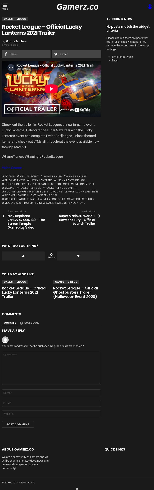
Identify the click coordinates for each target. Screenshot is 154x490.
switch (74, 199)
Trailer (89, 199)
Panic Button (51, 184)
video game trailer (19, 203)
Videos (21, 282)
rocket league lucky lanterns (75, 191)
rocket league (30, 188)
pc (67, 184)
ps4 (75, 184)
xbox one (78, 203)
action (10, 176)
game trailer (52, 176)
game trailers (76, 176)
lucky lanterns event (21, 184)
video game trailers (52, 203)
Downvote (78, 256)
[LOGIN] (150, 6)
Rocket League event (60, 188)
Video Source (12, 168)
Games (8, 282)
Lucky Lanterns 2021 (71, 180)
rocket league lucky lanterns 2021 (31, 195)
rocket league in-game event (27, 191)
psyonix (88, 184)
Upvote (23, 256)
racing (10, 188)
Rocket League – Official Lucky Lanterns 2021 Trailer (24, 292)
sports (59, 199)
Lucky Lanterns (41, 180)
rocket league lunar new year (27, 199)
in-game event (15, 180)
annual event (29, 176)
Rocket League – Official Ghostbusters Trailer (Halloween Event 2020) (75, 292)
